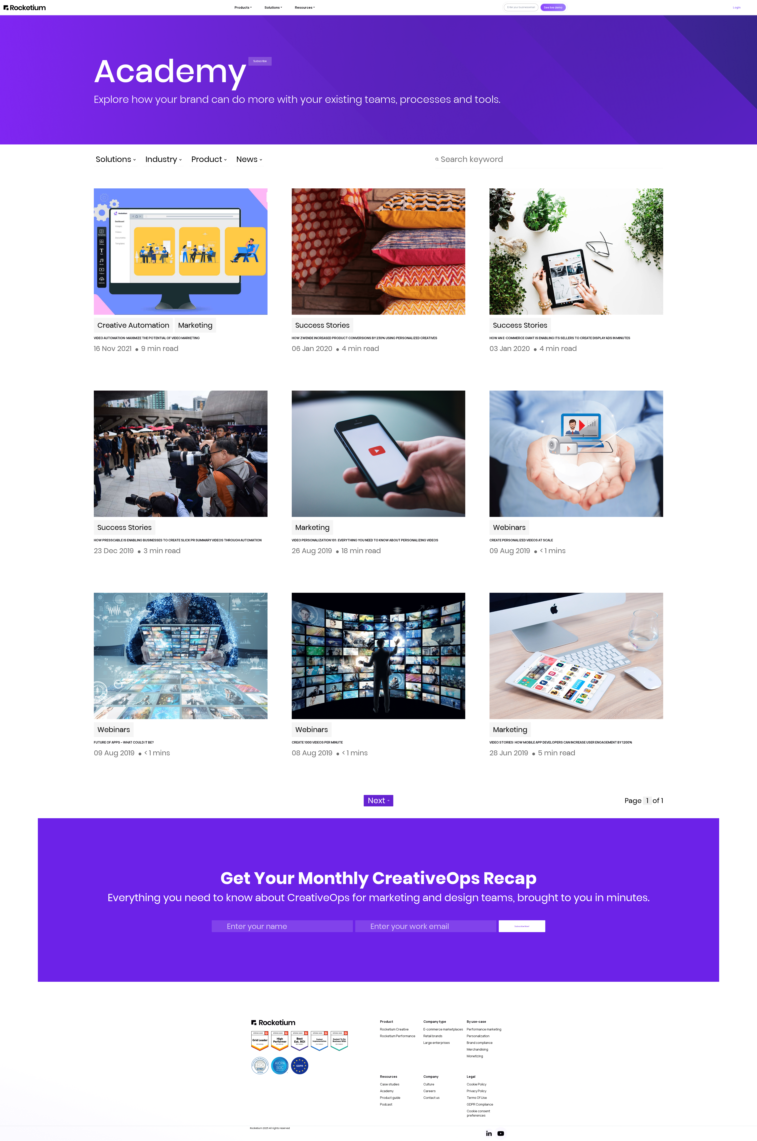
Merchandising (477, 1049)
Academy (386, 1091)
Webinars (509, 527)
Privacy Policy (476, 1091)
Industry (162, 159)
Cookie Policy (476, 1084)
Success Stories (322, 325)
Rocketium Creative (394, 1029)
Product (207, 159)
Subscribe (260, 61)
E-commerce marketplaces (443, 1029)
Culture (428, 1084)
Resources (303, 7)
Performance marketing (484, 1029)
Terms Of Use (477, 1097)
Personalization (478, 1036)
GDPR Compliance (480, 1104)
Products (242, 7)
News (248, 159)
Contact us (431, 1097)
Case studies (389, 1084)
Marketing (195, 325)
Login (737, 7)
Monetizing (475, 1056)
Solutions (272, 7)
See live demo (553, 7)
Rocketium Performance (397, 1036)
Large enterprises (436, 1042)
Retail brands (432, 1036)
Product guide (390, 1097)
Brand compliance (480, 1042)
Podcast (386, 1104)
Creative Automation (133, 325)
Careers (429, 1091)
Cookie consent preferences (478, 1113)
